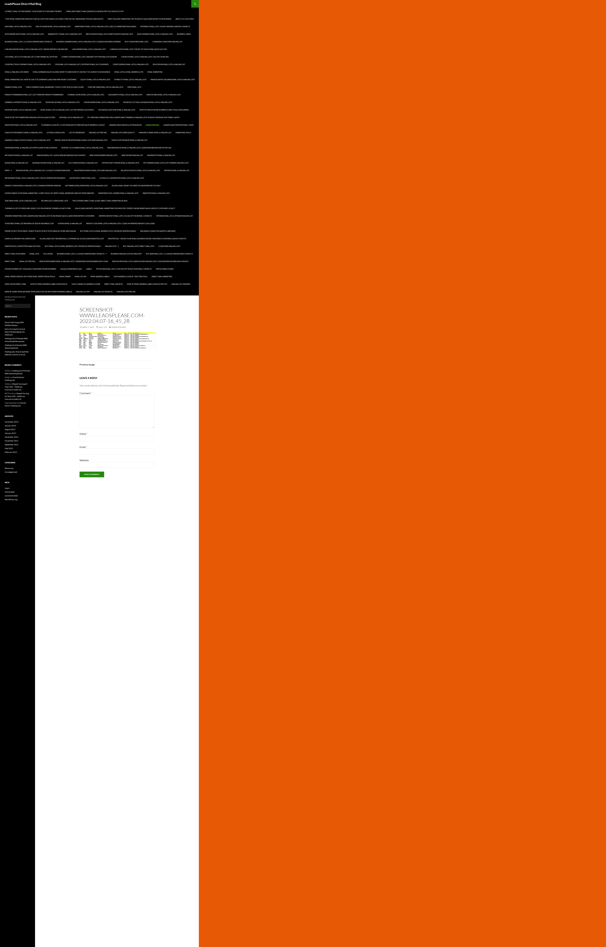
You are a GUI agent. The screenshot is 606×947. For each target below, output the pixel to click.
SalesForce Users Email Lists (82, 178)
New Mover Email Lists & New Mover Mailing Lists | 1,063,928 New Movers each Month (150, 261)
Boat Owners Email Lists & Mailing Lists (155, 34)
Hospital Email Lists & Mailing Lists (20, 110)
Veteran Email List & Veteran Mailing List (174, 216)
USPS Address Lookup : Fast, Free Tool (131, 276)
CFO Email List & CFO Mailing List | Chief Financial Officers (31, 57)
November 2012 (11, 437)
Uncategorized (11, 472)
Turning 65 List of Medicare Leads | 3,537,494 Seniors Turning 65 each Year (38, 208)
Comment (86, 393)
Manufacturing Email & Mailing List (155, 132)
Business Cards (184, 34)
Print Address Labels (100, 276)
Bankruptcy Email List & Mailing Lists (65, 34)
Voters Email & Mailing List (70, 223)
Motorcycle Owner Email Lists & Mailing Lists (82, 148)
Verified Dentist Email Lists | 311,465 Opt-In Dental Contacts (125, 216)
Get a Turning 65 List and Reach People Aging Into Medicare (15, 332)
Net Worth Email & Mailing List (19, 155)
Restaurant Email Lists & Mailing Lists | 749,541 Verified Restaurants (35, 178)
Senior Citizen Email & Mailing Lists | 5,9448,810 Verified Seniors (33, 186)
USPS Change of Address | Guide (86, 284)
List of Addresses (77, 132)
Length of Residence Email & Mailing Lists (23, 132)
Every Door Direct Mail (15, 284)
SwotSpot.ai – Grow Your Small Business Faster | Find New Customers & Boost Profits (147, 239)
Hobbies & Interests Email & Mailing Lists (23, 102)
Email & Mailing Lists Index (17, 72)
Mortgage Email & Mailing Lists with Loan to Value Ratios (31, 148)
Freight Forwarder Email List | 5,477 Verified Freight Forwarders (34, 95)
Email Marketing (155, 72)
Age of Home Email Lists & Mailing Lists (53, 26)
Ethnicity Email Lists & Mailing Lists (130, 79)
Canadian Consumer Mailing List (167, 42)
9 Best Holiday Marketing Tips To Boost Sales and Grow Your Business (139, 19)
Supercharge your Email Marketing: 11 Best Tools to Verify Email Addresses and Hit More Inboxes (49, 193)
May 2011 (9, 448)
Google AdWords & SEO (71, 269)
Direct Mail (10, 261)
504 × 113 (103, 327)
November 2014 (11, 422)
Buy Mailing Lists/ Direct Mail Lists (138, 246)
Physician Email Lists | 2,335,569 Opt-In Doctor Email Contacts (124, 269)
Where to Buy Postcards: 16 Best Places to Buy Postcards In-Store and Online (40, 231)
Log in (7, 488)
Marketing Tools (183, 132)
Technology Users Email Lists (54, 201)
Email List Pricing (27, 261)
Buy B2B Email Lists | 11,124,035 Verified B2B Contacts (169, 254)
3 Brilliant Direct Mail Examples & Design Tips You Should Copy (95, 11)
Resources (9, 468)
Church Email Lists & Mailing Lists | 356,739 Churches (145, 57)
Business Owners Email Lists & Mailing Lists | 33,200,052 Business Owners (88, 42)
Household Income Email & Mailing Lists (116, 110)
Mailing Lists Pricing (126, 292)
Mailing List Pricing (98, 132)
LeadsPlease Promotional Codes (178, 125)
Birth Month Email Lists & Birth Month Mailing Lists (109, 34)
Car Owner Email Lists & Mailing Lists (89, 49)
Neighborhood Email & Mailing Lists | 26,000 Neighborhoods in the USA (139, 148)
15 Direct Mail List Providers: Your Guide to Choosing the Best (33, 11)
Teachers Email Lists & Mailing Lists (21, 201)
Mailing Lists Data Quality (123, 132)
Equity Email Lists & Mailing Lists (95, 79)
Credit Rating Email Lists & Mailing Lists (131, 64)
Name (83, 433)
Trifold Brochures (165, 269)
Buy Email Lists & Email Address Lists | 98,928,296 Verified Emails (108, 231)
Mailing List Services (103, 292)
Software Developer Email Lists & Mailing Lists (86, 186)
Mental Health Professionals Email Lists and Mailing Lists (80, 140)
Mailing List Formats (180, 284)
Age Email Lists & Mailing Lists (18, 26)
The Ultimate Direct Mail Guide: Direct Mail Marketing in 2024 (99, 201)
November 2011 (11, 441)
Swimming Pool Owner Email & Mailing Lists (118, 193)
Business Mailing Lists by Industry (126, 254)
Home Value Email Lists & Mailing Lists (62, 102)
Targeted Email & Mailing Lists (156, 193)
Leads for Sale (152, 125)
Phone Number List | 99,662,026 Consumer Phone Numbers (30, 269)
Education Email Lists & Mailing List (169, 64)
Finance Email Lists (13, 87)
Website (84, 460)
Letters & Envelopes (56, 132)
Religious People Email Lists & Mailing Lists (140, 170)
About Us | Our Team (184, 19)
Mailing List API (83, 292)
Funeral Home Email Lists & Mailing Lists (86, 95)
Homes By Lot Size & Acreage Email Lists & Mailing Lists (147, 102)
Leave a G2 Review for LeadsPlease (20, 239)
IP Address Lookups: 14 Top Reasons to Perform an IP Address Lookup (73, 125)
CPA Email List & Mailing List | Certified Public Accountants (82, 64)
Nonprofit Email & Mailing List (161, 155)
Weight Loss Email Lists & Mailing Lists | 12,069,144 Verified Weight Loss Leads (120, 223)
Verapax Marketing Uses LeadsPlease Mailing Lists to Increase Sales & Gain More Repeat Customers (50, 216)
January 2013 (10, 433)
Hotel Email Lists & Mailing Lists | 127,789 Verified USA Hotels (67, 110)
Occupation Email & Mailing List (83, 163)
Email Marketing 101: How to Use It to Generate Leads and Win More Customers (40, 79)
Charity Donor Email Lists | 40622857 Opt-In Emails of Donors (89, 57)
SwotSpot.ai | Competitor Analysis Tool (23, 246)
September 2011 (11, 444)
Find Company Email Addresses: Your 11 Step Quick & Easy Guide (55, 87)
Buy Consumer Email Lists (136, 42)
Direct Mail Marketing (162, 276)
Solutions (48, 254)
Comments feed (11, 495)
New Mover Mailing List (132, 155)
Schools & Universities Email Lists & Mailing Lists (122, 178)
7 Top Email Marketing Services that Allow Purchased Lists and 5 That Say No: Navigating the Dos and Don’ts (54, 19)
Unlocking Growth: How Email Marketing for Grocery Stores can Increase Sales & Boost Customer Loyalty (125, 208)
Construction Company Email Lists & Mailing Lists (28, 64)
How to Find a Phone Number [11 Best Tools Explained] (164, 110)
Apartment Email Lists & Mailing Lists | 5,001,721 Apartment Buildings (105, 26)
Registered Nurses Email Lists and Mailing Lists (95, 170)
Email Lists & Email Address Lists (128, 72)
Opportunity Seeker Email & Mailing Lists (120, 163)
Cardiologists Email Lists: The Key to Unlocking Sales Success (138, 49)
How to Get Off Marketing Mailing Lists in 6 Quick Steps (30, 117)
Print (7, 170)
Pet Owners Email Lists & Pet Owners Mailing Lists (166, 163)
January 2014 (10, 425)
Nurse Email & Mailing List (16, 163)
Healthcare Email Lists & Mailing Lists (163, 95)
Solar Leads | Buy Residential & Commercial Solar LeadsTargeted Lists (72, 239)
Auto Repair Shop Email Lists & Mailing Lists (24, 34)
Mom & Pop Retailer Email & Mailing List (129, 140)
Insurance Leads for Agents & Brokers (157, 231)
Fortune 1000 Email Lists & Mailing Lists (105, 87)
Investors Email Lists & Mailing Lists (21, 125)
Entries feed (10, 492)
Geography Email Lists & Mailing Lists (125, 95)
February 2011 (11, 452)
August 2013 (10, 429)
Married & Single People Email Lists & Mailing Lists (27, 140)
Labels (89, 269)
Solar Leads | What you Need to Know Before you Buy (136, 186)
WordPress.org (11, 499)
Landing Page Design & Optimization (125, 125)
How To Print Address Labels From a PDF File (147, 284)
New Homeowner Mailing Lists (103, 155)
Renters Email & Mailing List (176, 170)
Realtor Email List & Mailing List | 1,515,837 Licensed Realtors (43, 170)
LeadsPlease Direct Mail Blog (23, 4)
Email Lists (34, 254)
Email (83, 446)
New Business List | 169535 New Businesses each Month (61, 155)
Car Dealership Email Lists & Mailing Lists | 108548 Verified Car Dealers (36, 49)
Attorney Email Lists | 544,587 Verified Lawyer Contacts (165, 26)
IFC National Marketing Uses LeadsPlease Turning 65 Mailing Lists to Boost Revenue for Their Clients (133, 117)
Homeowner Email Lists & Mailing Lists (101, 102)
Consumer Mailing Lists (169, 246)
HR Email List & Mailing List (71, 117)
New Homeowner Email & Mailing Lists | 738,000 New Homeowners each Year (73, 261)
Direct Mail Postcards (15, 254)
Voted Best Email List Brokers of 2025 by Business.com (29, 223)
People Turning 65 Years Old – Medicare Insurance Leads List (16, 387)
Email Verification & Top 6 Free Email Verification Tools (30, 276)
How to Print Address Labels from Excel (49, 284)
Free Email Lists (134, 87)
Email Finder (65, 276)
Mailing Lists (111, 246)
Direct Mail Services (113, 284)
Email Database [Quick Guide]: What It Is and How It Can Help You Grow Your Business (71, 72)
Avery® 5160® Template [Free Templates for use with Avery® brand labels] (38, 292)
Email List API (80, 276)
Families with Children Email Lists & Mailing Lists (173, 79)
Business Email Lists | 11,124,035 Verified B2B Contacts (28, 42)
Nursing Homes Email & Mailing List (48, 163)
